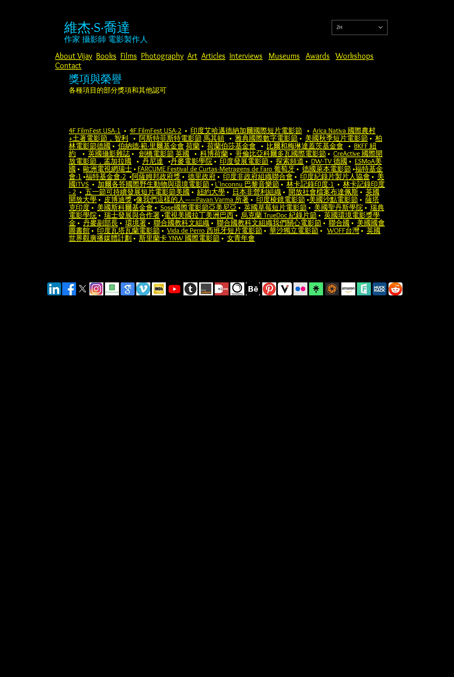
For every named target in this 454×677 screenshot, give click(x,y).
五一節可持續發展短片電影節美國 (137, 191)
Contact (68, 65)
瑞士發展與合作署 (132, 215)
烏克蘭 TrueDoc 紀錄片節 (279, 215)
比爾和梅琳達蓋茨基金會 (305, 146)
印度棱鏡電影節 (280, 199)
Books (106, 56)
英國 (182, 153)
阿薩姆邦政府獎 (156, 176)
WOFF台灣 (343, 230)
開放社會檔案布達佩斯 (323, 191)
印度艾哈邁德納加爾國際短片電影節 (246, 130)
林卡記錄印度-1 (310, 184)
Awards (318, 56)
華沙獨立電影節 (294, 230)
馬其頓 (213, 138)
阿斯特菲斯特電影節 (170, 138)
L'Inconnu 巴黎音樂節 (247, 184)
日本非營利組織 (256, 191)
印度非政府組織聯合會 (258, 176)
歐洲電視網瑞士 (107, 169)
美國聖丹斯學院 (338, 207)
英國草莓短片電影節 (275, 207)
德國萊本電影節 (326, 169)
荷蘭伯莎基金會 (231, 146)
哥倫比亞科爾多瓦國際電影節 (280, 153)
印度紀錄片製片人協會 (335, 176)
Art (192, 56)
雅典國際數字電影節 (266, 138)
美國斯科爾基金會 (125, 207)
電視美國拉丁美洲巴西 (199, 215)
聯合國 (339, 222)
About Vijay (73, 56)
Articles (213, 56)
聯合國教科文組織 (181, 222)
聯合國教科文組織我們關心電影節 (269, 222)
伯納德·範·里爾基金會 (151, 146)
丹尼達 (152, 161)
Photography (162, 56)
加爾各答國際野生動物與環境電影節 (153, 184)
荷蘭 (193, 146)
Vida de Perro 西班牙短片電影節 (214, 230)
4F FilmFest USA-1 (95, 130)
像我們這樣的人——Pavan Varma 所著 (192, 199)
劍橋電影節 (156, 153)
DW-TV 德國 (329, 161)
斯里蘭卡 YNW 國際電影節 (179, 238)
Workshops (355, 56)
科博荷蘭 (214, 153)
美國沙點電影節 (333, 199)
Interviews (246, 56)
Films (128, 56)
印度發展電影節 (244, 161)
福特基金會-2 (105, 176)
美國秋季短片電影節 (336, 138)
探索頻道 (290, 161)
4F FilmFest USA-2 (155, 130)
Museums (284, 56)
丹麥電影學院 (191, 161)
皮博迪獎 (118, 199)
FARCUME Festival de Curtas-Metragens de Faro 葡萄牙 (216, 169)
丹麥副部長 (100, 222)
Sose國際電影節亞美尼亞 (198, 207)
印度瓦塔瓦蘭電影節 (128, 230)
